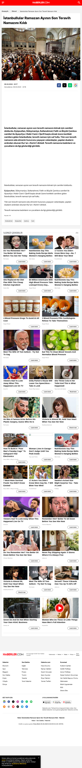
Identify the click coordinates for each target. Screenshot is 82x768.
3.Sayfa (5, 681)
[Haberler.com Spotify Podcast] (31, 702)
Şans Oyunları (45, 675)
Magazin (5, 672)
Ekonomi (5, 666)
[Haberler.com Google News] (4, 702)
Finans (24, 672)
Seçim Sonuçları (46, 672)
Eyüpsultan (18, 221)
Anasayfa (5, 11)
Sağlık (24, 666)
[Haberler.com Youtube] (13, 707)
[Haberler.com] (13, 654)
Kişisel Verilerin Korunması (69, 675)
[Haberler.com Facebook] (8, 702)
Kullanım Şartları (65, 666)
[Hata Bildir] (36, 724)
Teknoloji (25, 669)
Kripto (5, 678)
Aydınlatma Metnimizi (19, 763)
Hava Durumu (45, 666)
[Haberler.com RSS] (4, 707)
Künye (71, 654)
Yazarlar (24, 678)
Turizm (24, 675)
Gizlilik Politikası (65, 669)
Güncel (14, 11)
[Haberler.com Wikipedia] (8, 707)
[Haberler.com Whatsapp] (26, 702)
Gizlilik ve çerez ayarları (26, 724)
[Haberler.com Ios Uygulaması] (46, 702)
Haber (33, 720)
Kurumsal (63, 662)
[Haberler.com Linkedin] (22, 702)
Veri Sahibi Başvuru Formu (69, 678)
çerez (4, 760)
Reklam (59, 654)
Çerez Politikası (65, 672)
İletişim (65, 654)
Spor (4, 669)
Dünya (5, 684)
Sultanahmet (8, 221)
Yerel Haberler (26, 681)
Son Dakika (6, 675)
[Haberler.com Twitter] (13, 702)
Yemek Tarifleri (46, 681)
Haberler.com (45, 662)
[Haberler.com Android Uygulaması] (57, 702)
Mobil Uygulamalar (66, 684)
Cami (32, 221)
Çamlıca (26, 221)
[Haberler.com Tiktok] (17, 707)
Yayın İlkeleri (77, 654)
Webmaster (64, 681)
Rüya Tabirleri (45, 678)
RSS (61, 687)
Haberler (6, 662)
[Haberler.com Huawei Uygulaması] (67, 702)
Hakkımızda (52, 654)
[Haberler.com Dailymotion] (26, 707)
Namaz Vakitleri (46, 669)
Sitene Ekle (64, 690)
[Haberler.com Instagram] (17, 702)
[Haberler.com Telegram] (22, 707)
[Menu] (3, 2)
